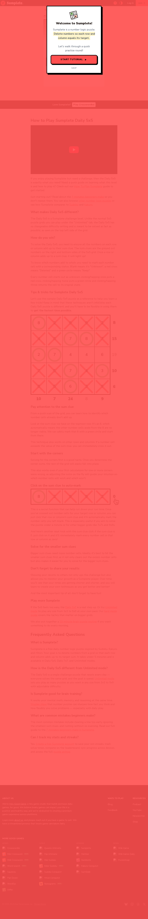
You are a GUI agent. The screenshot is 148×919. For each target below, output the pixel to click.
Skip (74, 68)
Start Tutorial (72, 59)
